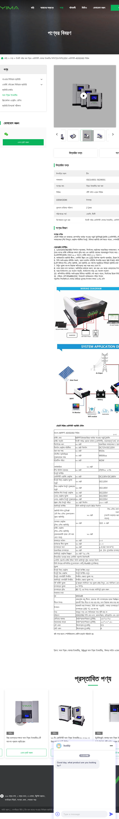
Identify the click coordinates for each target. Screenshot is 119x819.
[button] (20, 720)
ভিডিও (84, 7)
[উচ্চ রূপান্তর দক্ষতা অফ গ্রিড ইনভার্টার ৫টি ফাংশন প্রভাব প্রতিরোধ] (26, 713)
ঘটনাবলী (72, 7)
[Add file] (57, 814)
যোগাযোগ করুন (99, 7)
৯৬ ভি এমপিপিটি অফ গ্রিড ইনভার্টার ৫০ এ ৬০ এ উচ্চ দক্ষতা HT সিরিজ (70, 740)
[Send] (111, 814)
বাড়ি (32, 7)
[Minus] (111, 746)
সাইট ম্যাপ (5, 809)
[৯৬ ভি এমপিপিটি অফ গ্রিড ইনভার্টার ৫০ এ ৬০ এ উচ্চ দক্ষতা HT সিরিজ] (71, 713)
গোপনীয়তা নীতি (17, 809)
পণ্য (61, 7)
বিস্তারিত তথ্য (75, 153)
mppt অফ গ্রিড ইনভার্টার (92, 650)
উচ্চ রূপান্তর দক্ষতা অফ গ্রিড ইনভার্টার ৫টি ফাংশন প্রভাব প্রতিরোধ (24, 740)
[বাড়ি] (9, 7)
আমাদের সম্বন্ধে (47, 7)
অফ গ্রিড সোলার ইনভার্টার (69, 650)
